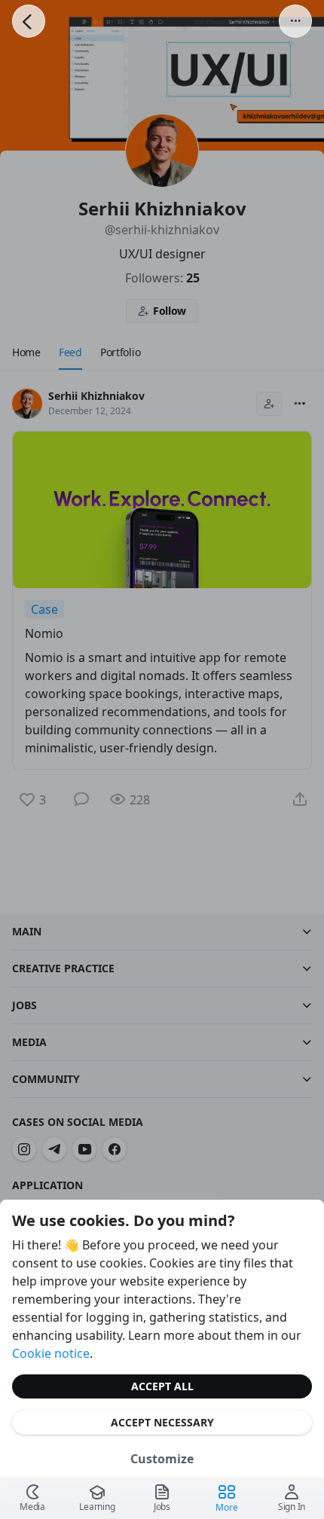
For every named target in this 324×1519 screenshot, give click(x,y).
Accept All (162, 1386)
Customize (162, 1458)
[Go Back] (28, 21)
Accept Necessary (162, 1422)
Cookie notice (51, 1353)
